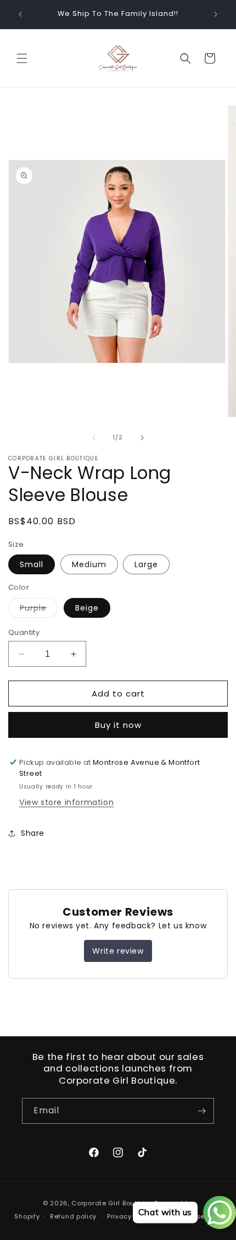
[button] (22, 58)
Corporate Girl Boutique (111, 1203)
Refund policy (73, 1216)
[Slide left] (94, 438)
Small (31, 564)
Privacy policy (130, 1216)
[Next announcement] (216, 14)
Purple (39, 610)
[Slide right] (142, 438)
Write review (117, 950)
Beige (87, 607)
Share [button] (32, 833)
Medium (89, 564)
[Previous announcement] (20, 14)
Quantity (24, 632)
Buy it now (118, 725)
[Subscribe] (201, 1111)
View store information (66, 802)
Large (146, 564)
